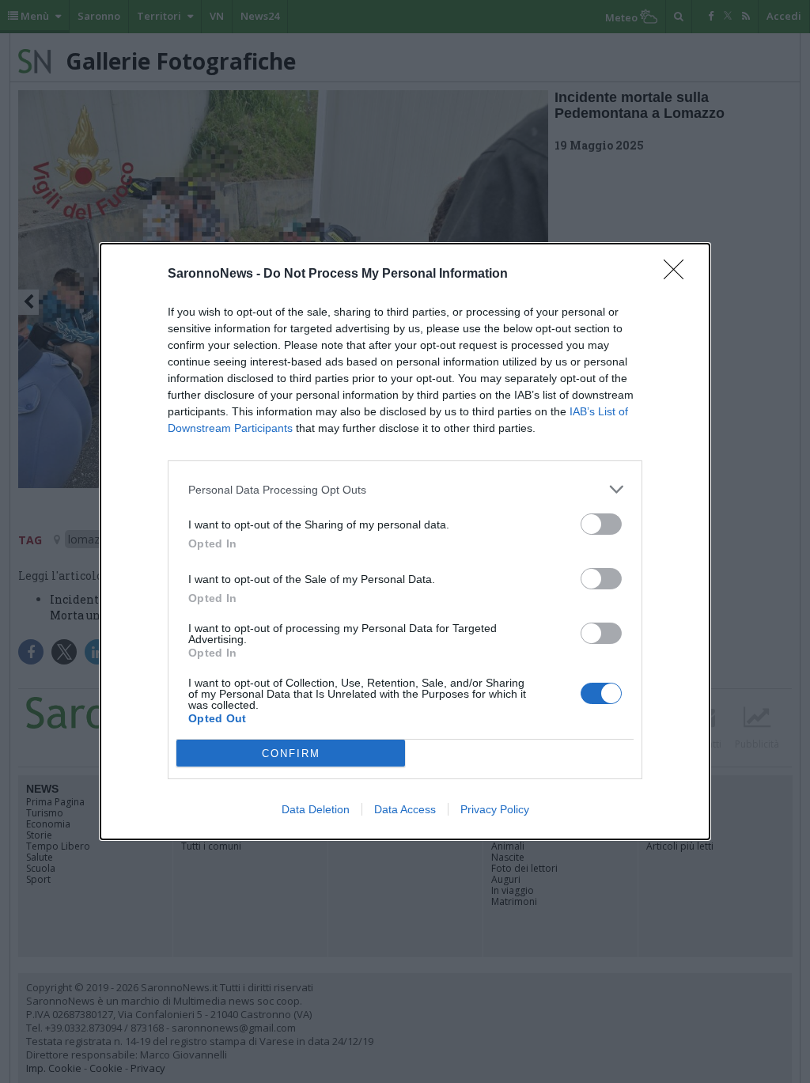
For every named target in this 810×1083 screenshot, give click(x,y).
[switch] (601, 524)
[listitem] (405, 489)
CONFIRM (291, 753)
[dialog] (405, 541)
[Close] (679, 274)
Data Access (405, 809)
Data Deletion (316, 809)
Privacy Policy (494, 809)
